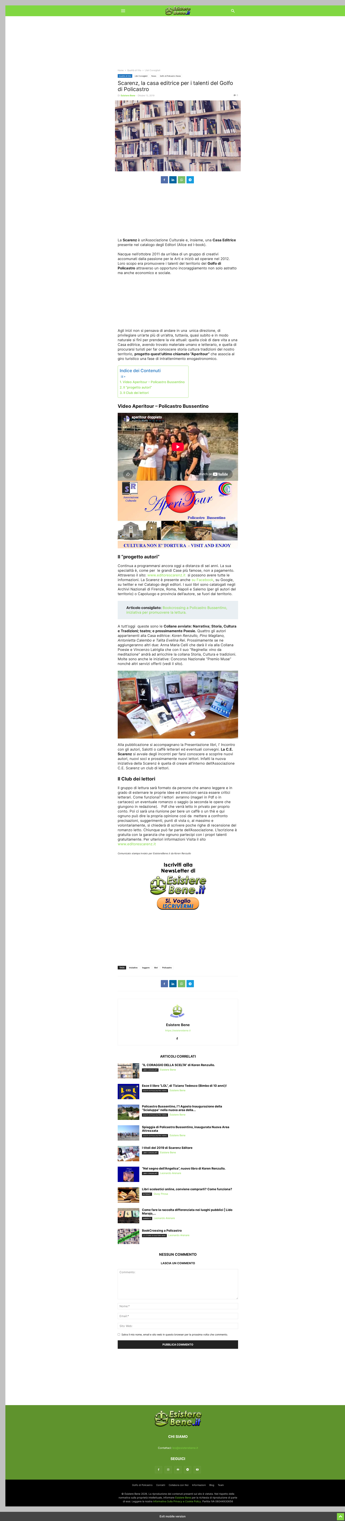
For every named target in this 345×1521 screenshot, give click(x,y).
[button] (123, 10)
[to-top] (340, 1515)
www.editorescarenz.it (166, 575)
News (153, 76)
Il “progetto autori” (137, 387)
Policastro (167, 967)
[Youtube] (197, 1469)
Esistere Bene (128, 95)
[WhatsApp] (181, 179)
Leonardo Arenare (170, 1173)
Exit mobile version (173, 1516)
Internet (147, 1194)
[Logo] (177, 1425)
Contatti (160, 1485)
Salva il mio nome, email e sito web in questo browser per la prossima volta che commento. (174, 1334)
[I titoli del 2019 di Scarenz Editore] (128, 1154)
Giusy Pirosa (161, 1193)
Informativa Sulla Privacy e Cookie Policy (177, 1501)
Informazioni (199, 1485)
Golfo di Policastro (142, 1485)
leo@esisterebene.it (185, 1448)
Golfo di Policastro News (170, 76)
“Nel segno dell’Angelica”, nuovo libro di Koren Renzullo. (184, 1168)
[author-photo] (178, 1019)
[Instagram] (168, 1469)
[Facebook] (164, 179)
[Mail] (177, 1469)
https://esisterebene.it (178, 1030)
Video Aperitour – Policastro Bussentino (154, 382)
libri (156, 967)
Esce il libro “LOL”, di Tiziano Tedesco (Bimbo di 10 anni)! (184, 1085)
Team (221, 1485)
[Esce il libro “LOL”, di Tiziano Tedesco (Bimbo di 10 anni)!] (128, 1092)
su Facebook (202, 580)
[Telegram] (190, 179)
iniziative (133, 967)
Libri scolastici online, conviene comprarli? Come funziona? (187, 1189)
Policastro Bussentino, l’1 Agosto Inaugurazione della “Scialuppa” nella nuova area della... (182, 1108)
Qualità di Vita (134, 70)
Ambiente (147, 1218)
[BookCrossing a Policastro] (128, 1237)
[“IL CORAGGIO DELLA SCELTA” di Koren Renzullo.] (128, 1071)
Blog (211, 1485)
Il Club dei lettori (136, 393)
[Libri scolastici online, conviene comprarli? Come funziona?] (128, 1195)
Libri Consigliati (141, 76)
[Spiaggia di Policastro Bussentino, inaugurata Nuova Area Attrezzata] (128, 1133)
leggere (146, 967)
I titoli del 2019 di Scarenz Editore (167, 1148)
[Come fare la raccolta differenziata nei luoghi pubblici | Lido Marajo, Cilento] (128, 1216)
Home (121, 70)
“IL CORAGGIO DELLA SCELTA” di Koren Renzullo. (178, 1065)
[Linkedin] (173, 179)
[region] (178, 44)
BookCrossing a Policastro (162, 1230)
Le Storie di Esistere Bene (154, 1235)
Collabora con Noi (178, 1485)
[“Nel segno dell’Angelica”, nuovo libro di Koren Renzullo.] (128, 1175)
